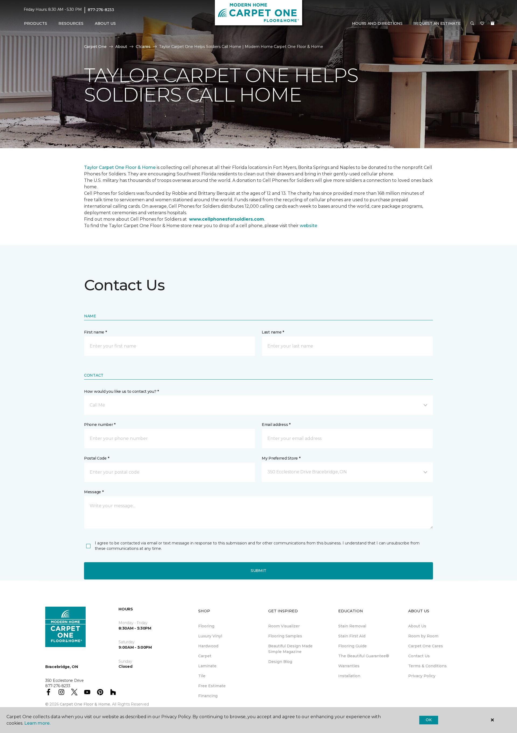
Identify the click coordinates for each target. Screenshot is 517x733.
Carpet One (95, 46)
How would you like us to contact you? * (121, 391)
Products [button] (35, 23)
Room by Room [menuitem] (423, 636)
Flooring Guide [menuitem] (352, 646)
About (121, 46)
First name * (95, 332)
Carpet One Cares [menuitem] (425, 646)
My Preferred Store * (281, 458)
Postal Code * (96, 458)
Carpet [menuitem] (204, 656)
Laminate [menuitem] (207, 665)
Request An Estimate (437, 23)
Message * (93, 492)
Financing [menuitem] (208, 695)
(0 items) (492, 23)
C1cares (143, 46)
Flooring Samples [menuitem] (285, 636)
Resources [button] (70, 23)
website (308, 225)
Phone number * (100, 424)
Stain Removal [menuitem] (352, 626)
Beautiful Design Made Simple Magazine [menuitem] (290, 649)
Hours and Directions (377, 23)
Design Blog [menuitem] (280, 661)
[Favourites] (482, 24)
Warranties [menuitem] (348, 665)
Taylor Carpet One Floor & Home (120, 167)
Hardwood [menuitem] (208, 646)
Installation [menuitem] (349, 675)
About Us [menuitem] (417, 626)
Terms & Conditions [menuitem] (427, 665)
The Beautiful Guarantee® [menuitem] (363, 656)
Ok (428, 719)
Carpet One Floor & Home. (85, 704)
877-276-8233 (101, 9)
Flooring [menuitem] (206, 626)
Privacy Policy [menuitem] (421, 675)
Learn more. (37, 723)
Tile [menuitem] (201, 675)
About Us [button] (105, 23)
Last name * (273, 332)
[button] (472, 24)
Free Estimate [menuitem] (212, 685)
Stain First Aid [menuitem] (351, 636)
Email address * (276, 424)
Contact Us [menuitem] (419, 656)
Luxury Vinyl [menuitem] (210, 636)
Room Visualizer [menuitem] (284, 626)
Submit (258, 570)
